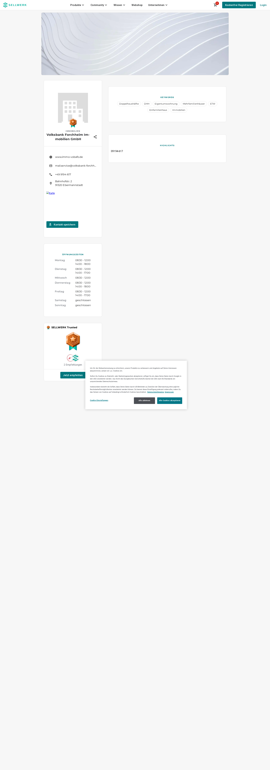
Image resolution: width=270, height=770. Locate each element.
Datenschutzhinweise (155, 392)
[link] (72, 157)
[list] (72, 170)
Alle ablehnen (144, 401)
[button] (73, 375)
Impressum (169, 392)
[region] (136, 385)
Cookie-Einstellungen (99, 400)
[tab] (78, 5)
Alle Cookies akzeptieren (169, 401)
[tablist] (119, 5)
